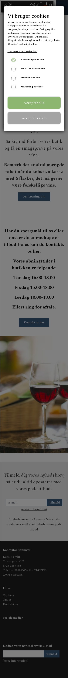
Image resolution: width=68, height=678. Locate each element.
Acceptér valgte (34, 118)
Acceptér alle (34, 102)
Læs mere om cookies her (22, 51)
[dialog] (34, 339)
